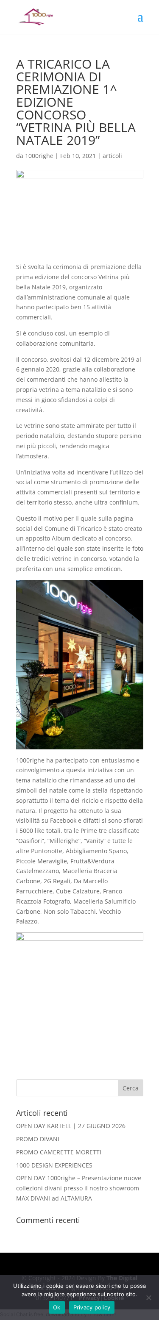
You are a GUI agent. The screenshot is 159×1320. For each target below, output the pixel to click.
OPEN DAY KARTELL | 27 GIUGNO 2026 (71, 1126)
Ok (57, 1307)
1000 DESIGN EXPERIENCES (54, 1165)
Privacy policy (92, 1307)
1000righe (39, 156)
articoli (112, 156)
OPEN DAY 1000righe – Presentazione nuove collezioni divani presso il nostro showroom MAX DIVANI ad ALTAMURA (78, 1188)
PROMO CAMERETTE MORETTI (58, 1152)
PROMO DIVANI (37, 1139)
